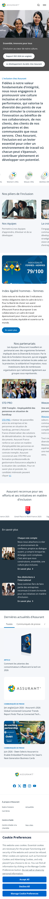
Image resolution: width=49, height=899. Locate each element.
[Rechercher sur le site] (38, 5)
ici (10, 475)
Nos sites (29, 825)
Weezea (45, 416)
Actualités (30, 807)
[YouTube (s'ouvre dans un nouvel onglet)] (34, 785)
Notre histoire (8, 807)
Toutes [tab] (9, 624)
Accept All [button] (24, 879)
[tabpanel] (24, 697)
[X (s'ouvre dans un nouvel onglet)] (19, 785)
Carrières (6, 811)
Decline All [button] (24, 886)
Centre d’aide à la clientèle (9, 826)
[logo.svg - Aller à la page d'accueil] (11, 5)
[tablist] (24, 619)
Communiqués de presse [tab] (28, 624)
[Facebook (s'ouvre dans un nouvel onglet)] (14, 785)
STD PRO (6, 419)
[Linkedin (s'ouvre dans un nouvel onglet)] (24, 785)
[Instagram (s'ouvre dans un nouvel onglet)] (29, 785)
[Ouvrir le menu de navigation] (44, 5)
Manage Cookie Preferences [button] (24, 893)
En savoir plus (24, 568)
